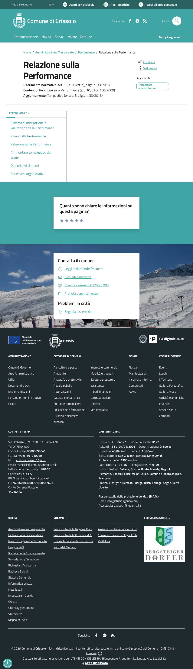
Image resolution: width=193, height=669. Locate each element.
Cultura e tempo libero (67, 403)
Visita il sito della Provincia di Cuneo (76, 535)
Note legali (15, 589)
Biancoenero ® (111, 658)
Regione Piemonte (22, 4)
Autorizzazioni (62, 391)
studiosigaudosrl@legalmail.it (123, 505)
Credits (12, 601)
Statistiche (15, 613)
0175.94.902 (21, 446)
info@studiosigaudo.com (122, 501)
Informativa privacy (20, 583)
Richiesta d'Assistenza (22, 565)
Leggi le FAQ (16, 547)
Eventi (163, 367)
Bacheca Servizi (18, 571)
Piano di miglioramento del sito (27, 541)
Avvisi (132, 391)
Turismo (95, 403)
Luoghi (163, 373)
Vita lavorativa (99, 409)
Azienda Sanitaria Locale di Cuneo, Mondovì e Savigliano (133, 529)
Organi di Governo (19, 367)
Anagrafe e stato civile (68, 379)
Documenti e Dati (19, 385)
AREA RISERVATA (96, 663)
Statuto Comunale (19, 577)
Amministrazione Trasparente (54, 52)
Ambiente (60, 373)
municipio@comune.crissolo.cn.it (37, 464)
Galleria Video (167, 391)
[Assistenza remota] (100, 653)
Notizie (133, 367)
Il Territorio (165, 379)
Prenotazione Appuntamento (26, 553)
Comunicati (136, 385)
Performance (86, 52)
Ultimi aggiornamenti (21, 607)
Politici (12, 403)
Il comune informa (140, 379)
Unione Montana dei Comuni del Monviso (79, 541)
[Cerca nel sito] (176, 20)
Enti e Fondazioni (19, 391)
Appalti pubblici (63, 385)
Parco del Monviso (65, 547)
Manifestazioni (138, 373)
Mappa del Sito (17, 619)
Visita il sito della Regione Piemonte (76, 529)
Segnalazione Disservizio (23, 559)
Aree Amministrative (21, 373)
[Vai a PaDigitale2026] (162, 338)
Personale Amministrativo (24, 397)
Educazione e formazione (69, 409)
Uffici (11, 379)
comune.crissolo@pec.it (31, 460)
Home (27, 52)
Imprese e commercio (103, 367)
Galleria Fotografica (171, 385)
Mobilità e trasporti (102, 373)
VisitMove (104, 541)
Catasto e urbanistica (67, 397)
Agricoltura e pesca (65, 367)
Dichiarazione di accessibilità (25, 535)
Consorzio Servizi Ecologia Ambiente (120, 535)
